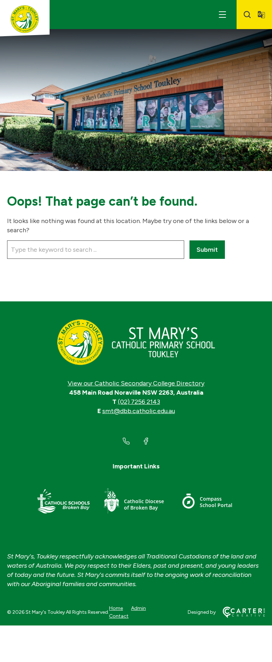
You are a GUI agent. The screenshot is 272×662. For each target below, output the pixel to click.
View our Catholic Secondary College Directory (136, 383)
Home (116, 608)
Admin (138, 608)
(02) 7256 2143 (139, 402)
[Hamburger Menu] (222, 14)
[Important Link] (63, 502)
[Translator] (261, 14)
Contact (119, 616)
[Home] (136, 342)
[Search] (247, 14)
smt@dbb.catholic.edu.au (138, 411)
